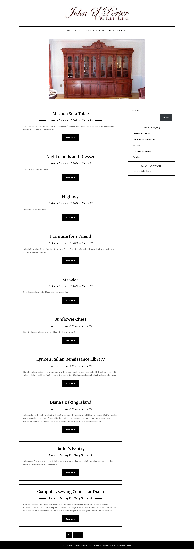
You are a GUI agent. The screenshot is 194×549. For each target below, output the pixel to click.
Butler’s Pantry (70, 448)
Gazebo (70, 279)
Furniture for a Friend (70, 236)
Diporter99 (87, 120)
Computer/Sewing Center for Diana (70, 491)
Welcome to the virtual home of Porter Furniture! (97, 30)
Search (135, 110)
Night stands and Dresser (70, 156)
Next (78, 535)
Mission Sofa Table (70, 113)
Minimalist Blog (109, 545)
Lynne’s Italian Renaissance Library (70, 359)
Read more (70, 137)
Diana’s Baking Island (70, 402)
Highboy (70, 196)
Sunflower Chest (70, 319)
